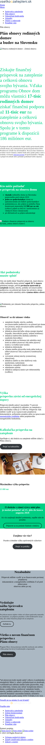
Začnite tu (7, 624)
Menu (2, 7)
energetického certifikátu (9, 416)
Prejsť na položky (23, 546)
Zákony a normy (11, 742)
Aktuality (8, 18)
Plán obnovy (10, 14)
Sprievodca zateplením (14, 11)
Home (2, 5)
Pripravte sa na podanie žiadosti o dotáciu (22, 526)
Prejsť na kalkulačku (11, 446)
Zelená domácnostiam (13, 713)
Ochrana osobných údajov (15, 737)
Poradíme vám (10, 23)
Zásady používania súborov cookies (19, 739)
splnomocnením (18, 155)
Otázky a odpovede (12, 21)
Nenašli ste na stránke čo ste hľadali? (14, 700)
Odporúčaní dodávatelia (14, 16)
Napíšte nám (5, 706)
